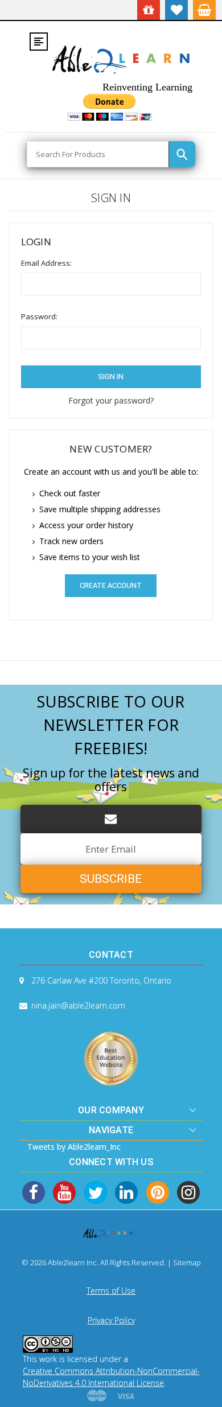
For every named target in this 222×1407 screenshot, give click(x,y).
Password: (39, 316)
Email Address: (46, 263)
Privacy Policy (111, 1320)
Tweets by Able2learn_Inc (74, 1146)
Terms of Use (111, 1290)
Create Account (111, 585)
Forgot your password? (111, 400)
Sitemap (187, 1262)
